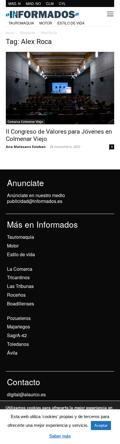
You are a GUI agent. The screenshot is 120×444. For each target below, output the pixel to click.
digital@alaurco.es (26, 394)
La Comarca (19, 269)
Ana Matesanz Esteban (26, 146)
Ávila (12, 352)
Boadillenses (20, 303)
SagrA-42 (17, 335)
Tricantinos (18, 277)
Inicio (10, 32)
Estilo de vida (21, 254)
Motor (13, 245)
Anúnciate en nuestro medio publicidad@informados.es (36, 198)
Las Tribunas (20, 286)
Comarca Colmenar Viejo (25, 122)
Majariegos (18, 326)
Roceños (16, 294)
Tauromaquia (20, 237)
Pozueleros (19, 318)
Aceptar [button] (100, 425)
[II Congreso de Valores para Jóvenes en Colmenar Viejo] (60, 88)
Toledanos (18, 344)
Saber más (60, 436)
